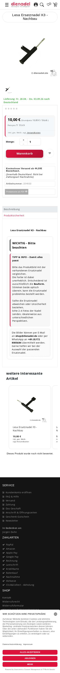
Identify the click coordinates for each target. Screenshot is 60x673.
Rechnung (12, 560)
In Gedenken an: (12, 527)
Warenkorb (24, 153)
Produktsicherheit (14, 215)
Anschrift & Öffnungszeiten (21, 512)
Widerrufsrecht (11, 601)
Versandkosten (33, 132)
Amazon (10, 548)
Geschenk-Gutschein (17, 516)
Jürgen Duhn (9, 531)
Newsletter (12, 520)
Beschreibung (12, 209)
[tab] (30, 209)
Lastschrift (12, 564)
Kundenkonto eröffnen (19, 492)
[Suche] (41, 4)
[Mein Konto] (35, 4)
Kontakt (6, 597)
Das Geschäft (13, 508)
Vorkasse (11, 580)
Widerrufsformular (13, 605)
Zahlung (10, 504)
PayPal (9, 544)
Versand (10, 500)
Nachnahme (13, 576)
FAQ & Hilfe (12, 496)
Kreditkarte (12, 568)
